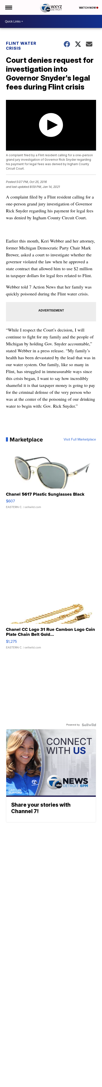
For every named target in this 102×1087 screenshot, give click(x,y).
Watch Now (87, 7)
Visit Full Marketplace (80, 439)
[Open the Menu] (8, 7)
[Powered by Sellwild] (89, 725)
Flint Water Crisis (21, 46)
